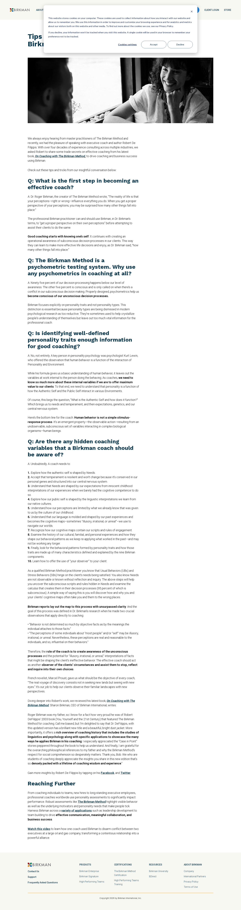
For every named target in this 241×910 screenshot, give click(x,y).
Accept (154, 44)
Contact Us (33, 871)
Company (189, 871)
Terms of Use (191, 887)
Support (32, 877)
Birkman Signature (88, 876)
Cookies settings (127, 44)
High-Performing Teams (91, 881)
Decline (180, 44)
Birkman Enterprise (89, 871)
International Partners (195, 876)
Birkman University (158, 871)
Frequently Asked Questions (43, 882)
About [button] (39, 10)
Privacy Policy (191, 881)
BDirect (152, 876)
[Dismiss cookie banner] (192, 12)
